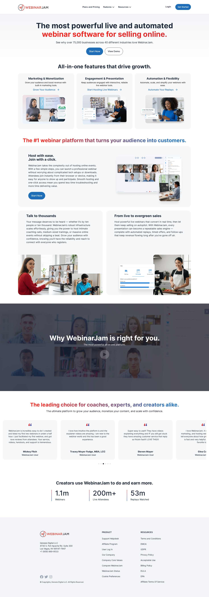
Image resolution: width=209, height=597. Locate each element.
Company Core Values (112, 560)
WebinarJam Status (111, 571)
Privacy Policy (147, 555)
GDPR (143, 549)
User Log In (107, 549)
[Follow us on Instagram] (50, 577)
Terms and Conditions (151, 538)
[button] (98, 463)
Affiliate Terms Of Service (152, 582)
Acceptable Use (148, 560)
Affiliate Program (109, 544)
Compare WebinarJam (112, 565)
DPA (142, 576)
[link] (46, 101)
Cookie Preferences (111, 576)
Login (168, 6)
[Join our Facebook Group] (41, 577)
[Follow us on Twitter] (46, 577)
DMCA (143, 544)
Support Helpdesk (110, 538)
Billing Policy (146, 565)
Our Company (108, 555)
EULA (143, 571)
